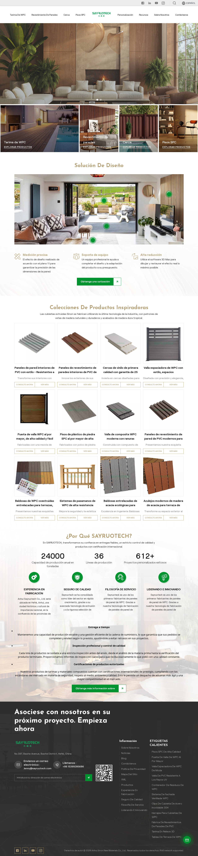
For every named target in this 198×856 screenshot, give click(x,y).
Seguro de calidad (131, 799)
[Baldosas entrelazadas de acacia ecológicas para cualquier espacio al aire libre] (120, 476)
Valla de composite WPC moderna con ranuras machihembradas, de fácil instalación (120, 437)
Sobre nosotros (161, 15)
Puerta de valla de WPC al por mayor (166, 759)
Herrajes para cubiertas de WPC (167, 815)
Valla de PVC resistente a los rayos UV (166, 777)
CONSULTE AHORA (24, 385)
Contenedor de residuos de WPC (168, 787)
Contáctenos (128, 763)
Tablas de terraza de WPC (166, 837)
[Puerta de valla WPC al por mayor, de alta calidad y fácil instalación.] (35, 410)
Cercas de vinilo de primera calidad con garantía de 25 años (120, 370)
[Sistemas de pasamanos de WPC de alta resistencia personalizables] (77, 476)
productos (127, 785)
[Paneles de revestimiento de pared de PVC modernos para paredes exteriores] (163, 410)
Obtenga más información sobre (95, 688)
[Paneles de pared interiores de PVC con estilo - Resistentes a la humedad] (35, 343)
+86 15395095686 (73, 766)
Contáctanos (181, 15)
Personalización (125, 15)
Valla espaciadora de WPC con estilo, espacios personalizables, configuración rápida (163, 370)
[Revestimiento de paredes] (99, 128)
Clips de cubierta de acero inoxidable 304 (167, 805)
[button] (97, 100)
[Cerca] (138, 128)
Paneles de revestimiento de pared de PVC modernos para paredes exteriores (163, 437)
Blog (123, 758)
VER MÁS (45, 385)
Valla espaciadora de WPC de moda (167, 768)
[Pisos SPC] (178, 128)
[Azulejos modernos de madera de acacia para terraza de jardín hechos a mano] (163, 476)
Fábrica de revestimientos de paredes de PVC (166, 824)
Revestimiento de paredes (45, 15)
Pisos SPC (80, 15)
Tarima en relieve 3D (163, 831)
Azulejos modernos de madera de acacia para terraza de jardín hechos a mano (163, 503)
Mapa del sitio (129, 774)
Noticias (125, 753)
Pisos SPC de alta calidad (166, 751)
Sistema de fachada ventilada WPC (163, 796)
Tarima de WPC (18, 15)
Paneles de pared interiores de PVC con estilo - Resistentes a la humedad (35, 370)
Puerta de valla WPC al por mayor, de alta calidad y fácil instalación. (34, 437)
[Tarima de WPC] (39, 128)
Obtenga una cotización (95, 281)
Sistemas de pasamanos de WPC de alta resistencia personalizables (77, 503)
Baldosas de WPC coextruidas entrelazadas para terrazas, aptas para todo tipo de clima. (34, 503)
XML (123, 779)
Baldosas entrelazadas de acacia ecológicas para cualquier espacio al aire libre (120, 503)
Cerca (67, 15)
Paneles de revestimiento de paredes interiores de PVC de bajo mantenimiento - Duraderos (77, 370)
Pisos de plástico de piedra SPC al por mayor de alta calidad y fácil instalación (77, 437)
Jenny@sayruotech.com (37, 768)
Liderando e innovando (134, 810)
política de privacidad (133, 769)
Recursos (143, 15)
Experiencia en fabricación (129, 792)
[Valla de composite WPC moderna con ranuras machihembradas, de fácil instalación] (120, 410)
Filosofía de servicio (132, 805)
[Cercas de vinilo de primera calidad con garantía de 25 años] (120, 343)
